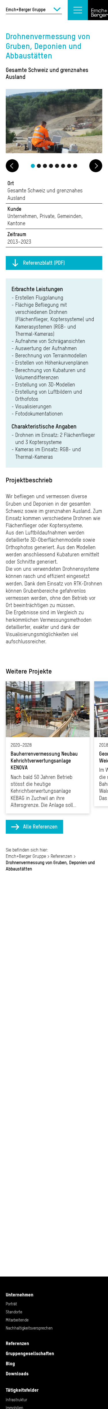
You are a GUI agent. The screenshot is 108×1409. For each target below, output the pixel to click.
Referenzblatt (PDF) (44, 263)
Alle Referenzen (40, 827)
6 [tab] (63, 166)
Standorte (14, 1312)
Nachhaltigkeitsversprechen (29, 1328)
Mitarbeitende (17, 1320)
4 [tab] (51, 166)
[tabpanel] (54, 122)
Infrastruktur (16, 1399)
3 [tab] (45, 166)
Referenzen (61, 856)
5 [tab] (57, 166)
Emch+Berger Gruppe (26, 856)
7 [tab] (69, 166)
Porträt (11, 1304)
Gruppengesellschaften (30, 1353)
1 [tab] (33, 166)
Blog (10, 1363)
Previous (12, 165)
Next (95, 165)
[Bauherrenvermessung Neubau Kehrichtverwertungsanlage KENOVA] (48, 747)
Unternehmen (19, 1295)
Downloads (17, 1373)
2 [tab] (39, 166)
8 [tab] (75, 166)
